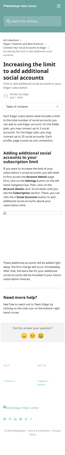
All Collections (11, 40)
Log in (6, 365)
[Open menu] (59, 6)
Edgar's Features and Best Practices (23, 43)
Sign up (41, 365)
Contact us (9, 380)
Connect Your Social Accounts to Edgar (24, 47)
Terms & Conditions (39, 430)
